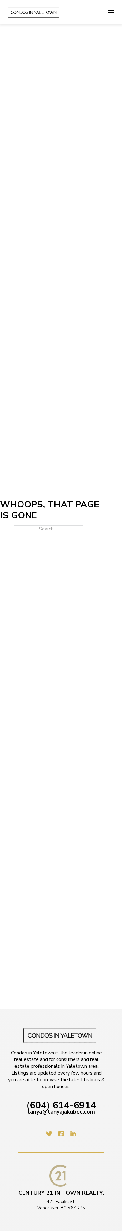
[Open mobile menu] (111, 10)
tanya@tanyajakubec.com (61, 1112)
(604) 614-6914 (61, 1105)
